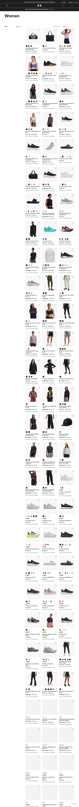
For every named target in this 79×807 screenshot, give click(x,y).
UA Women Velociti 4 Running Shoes (66, 132)
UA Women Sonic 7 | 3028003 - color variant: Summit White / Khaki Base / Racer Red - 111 (46, 184)
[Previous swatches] (26, 73)
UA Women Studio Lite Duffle (32, 186)
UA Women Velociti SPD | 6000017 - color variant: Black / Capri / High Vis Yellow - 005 (62, 488)
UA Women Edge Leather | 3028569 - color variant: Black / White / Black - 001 (62, 184)
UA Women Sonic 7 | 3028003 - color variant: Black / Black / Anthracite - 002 (43, 184)
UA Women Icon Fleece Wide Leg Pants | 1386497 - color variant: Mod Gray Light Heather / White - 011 (46, 717)
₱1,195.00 (44, 780)
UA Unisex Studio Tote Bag (48, 48)
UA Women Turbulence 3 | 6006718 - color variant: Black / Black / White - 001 (48, 544)
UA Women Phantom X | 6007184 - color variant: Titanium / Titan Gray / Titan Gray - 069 (43, 659)
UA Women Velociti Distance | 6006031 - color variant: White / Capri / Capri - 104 (29, 544)
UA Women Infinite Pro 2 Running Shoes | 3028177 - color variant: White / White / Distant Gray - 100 (60, 73)
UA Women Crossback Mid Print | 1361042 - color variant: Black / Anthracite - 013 (43, 321)
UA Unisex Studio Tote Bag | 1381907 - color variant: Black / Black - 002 (43, 46)
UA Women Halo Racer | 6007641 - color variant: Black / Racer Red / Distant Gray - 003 (60, 239)
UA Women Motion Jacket (31, 241)
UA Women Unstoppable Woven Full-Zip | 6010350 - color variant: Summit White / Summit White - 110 (62, 802)
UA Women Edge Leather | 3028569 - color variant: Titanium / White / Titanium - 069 (65, 184)
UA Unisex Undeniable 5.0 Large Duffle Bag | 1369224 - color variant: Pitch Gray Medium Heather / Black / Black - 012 (26, 46)
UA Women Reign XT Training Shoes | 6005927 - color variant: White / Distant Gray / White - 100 (29, 630)
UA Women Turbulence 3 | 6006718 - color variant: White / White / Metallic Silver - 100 (43, 544)
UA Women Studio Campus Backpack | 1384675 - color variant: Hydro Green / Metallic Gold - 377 (43, 265)
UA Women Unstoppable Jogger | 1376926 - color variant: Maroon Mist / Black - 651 (46, 293)
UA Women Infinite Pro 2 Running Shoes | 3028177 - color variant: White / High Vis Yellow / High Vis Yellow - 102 (65, 73)
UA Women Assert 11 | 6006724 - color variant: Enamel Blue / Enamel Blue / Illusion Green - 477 (34, 573)
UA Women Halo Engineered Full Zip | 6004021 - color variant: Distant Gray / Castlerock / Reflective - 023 (43, 802)
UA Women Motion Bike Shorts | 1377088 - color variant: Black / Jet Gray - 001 (45, 689)
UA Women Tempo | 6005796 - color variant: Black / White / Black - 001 (43, 516)
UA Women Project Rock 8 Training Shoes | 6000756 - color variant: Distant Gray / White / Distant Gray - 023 (65, 265)
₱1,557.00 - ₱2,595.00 (31, 215)
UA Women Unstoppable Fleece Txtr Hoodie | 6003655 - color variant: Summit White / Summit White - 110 (60, 460)
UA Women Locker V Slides (66, 158)
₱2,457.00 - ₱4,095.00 (31, 134)
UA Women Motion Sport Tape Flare (32, 692)
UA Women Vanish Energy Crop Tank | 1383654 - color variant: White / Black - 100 (67, 46)
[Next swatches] (40, 73)
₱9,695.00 (61, 493)
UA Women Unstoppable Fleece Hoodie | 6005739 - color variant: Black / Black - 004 (60, 404)
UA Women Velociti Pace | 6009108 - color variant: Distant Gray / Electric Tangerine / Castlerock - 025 (43, 601)
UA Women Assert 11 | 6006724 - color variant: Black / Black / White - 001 (26, 573)
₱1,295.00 (61, 579)
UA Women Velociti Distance (32, 549)
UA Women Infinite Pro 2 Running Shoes (65, 76)
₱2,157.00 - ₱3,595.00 (31, 106)
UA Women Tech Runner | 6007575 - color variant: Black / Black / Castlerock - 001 (26, 601)
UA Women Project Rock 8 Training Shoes (65, 268)
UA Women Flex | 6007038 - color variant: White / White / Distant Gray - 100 (62, 630)
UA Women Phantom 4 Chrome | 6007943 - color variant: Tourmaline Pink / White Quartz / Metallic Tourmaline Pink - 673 (29, 293)
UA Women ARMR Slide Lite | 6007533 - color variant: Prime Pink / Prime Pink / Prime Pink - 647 (67, 573)
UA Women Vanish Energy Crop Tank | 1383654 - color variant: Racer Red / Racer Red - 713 (70, 46)
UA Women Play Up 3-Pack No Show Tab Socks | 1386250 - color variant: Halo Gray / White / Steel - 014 (46, 156)
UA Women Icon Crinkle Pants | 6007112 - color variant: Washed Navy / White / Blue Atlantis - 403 (29, 717)
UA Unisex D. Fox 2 (47, 241)
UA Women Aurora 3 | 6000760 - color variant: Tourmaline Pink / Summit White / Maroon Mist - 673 (31, 516)
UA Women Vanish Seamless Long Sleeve (32, 462)
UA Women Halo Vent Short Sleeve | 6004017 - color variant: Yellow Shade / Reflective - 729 (29, 265)
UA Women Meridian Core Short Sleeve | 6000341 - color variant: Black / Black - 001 (28, 101)
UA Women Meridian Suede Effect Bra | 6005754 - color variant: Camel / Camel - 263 (46, 745)
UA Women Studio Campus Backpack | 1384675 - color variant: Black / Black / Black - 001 (46, 265)
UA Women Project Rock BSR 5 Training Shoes (50, 104)
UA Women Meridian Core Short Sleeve (31, 104)
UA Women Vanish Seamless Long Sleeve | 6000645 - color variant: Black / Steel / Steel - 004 (26, 460)
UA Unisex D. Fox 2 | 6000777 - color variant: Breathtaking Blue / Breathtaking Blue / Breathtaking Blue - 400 (43, 239)
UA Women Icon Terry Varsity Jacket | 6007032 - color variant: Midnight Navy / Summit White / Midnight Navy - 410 (26, 745)
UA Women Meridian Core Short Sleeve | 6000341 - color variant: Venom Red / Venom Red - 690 (36, 101)
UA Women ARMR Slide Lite (66, 577)
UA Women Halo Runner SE (32, 777)
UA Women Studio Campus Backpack (49, 268)
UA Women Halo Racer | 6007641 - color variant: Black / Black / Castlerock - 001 (67, 239)
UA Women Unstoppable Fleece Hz (31, 379)
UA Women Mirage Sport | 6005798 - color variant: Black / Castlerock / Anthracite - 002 (60, 516)
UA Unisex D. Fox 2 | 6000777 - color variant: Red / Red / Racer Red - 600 (46, 239)
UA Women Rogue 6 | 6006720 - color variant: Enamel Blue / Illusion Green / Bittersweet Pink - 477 (70, 544)
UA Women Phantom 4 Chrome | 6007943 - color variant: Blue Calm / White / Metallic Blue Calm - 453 (31, 293)
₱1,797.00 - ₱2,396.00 (31, 242)
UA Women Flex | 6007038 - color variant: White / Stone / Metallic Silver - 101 (65, 630)
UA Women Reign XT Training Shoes (32, 635)
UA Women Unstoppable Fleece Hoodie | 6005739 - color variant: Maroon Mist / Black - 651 (65, 404)
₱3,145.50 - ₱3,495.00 (31, 51)
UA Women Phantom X (48, 663)
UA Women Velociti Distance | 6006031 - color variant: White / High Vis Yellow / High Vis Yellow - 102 (26, 544)
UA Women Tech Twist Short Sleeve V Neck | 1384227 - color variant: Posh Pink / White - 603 (46, 129)
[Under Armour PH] (39, 5)
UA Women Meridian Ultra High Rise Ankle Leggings (66, 720)
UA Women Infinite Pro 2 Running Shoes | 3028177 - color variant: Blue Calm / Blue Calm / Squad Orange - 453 (62, 73)
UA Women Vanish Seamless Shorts (66, 351)
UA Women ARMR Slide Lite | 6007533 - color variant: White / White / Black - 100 (65, 573)
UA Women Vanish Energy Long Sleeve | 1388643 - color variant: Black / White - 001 (29, 349)
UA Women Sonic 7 (47, 186)
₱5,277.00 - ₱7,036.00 (64, 78)
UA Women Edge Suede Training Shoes (65, 214)
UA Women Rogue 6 (64, 549)
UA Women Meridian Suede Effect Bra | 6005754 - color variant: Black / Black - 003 (43, 745)
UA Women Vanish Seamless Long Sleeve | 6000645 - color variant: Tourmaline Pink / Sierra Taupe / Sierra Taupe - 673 (29, 460)
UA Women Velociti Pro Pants (66, 378)
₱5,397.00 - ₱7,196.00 (31, 161)
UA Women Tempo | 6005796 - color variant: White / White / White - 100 (48, 516)
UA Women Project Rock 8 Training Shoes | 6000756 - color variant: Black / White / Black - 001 (60, 265)
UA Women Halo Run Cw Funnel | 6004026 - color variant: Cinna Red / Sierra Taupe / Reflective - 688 (26, 404)
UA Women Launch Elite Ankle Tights (66, 323)
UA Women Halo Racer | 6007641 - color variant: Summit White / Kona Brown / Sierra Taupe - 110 (65, 239)
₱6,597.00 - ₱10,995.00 (65, 242)
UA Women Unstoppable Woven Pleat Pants (48, 490)
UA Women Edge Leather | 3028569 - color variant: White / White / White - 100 (60, 184)
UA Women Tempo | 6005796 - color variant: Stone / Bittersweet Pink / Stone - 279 (46, 516)
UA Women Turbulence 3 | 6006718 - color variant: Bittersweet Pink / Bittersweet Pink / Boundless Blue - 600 (46, 544)
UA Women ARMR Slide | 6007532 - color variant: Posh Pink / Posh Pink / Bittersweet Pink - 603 (48, 573)
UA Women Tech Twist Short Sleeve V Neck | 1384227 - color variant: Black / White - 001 (43, 129)
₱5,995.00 (61, 188)
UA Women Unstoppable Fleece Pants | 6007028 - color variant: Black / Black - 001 (43, 432)
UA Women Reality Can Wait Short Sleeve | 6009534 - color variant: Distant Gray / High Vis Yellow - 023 (46, 630)
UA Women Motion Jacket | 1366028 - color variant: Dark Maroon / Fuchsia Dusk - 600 (29, 239)
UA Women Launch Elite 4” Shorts (48, 351)
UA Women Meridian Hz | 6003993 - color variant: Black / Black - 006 (43, 377)
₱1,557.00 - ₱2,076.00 (64, 51)
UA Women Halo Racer (64, 241)
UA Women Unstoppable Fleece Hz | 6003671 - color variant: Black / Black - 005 (26, 377)
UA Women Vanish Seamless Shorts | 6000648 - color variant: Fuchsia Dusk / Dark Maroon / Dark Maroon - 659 (62, 349)
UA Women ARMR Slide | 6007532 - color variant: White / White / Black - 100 (43, 573)
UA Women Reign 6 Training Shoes (49, 76)
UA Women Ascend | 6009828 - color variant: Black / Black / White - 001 (60, 601)
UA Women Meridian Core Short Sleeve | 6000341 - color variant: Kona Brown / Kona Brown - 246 (31, 101)
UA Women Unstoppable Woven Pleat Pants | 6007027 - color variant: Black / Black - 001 (43, 488)
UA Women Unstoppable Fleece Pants (48, 434)
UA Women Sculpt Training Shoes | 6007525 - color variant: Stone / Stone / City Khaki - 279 (29, 659)
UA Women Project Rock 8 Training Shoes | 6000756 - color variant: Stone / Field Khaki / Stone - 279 (67, 265)
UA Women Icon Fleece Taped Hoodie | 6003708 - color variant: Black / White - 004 (26, 321)
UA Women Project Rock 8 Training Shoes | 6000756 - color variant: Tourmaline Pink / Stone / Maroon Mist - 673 (62, 265)
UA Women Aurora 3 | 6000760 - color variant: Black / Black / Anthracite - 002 (36, 516)
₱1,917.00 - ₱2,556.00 (47, 722)
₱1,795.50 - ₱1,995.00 (47, 693)
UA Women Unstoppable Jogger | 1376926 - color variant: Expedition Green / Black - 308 (43, 293)
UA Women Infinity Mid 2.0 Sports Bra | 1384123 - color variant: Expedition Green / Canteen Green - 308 (33, 73)
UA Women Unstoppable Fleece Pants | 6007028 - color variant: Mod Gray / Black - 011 (46, 432)
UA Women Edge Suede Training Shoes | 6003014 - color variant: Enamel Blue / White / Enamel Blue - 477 (60, 211)
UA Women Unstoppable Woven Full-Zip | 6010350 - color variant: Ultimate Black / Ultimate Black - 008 (60, 802)
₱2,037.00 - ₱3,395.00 (48, 270)
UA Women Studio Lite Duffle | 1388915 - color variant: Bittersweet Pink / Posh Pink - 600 (33, 184)
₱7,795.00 (44, 106)
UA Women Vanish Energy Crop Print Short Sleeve (48, 462)
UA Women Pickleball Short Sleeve (66, 778)
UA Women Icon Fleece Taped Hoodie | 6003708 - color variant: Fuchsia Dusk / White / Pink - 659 (29, 321)
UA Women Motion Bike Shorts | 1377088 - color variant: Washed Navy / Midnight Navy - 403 (48, 689)
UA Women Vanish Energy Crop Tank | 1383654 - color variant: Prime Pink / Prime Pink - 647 (62, 46)
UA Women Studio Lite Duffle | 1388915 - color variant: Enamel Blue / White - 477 (31, 184)
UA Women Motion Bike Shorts (49, 691)
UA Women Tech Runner (31, 605)
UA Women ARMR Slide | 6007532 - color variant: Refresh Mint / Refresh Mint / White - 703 (50, 573)
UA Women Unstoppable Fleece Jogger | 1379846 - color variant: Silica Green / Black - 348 (65, 659)
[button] (63, 5)
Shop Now (51, 9)
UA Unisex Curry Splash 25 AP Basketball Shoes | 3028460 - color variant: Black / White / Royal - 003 (60, 101)
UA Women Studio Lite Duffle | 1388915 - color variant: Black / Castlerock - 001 (28, 184)
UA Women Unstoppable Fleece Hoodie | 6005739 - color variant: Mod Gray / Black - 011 (62, 404)
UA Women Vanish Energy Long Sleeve (31, 351)
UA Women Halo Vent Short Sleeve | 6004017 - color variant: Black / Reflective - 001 (26, 265)
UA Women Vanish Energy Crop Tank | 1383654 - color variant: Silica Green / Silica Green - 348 (60, 46)
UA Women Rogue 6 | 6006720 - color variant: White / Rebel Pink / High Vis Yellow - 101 (67, 544)
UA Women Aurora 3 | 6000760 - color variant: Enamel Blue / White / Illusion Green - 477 (29, 516)
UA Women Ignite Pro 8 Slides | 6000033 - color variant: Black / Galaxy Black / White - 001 (28, 211)
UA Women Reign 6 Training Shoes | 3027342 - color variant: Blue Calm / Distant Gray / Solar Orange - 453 (48, 73)
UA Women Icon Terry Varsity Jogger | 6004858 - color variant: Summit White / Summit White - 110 (60, 293)
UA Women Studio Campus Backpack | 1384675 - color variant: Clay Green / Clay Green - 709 (48, 265)
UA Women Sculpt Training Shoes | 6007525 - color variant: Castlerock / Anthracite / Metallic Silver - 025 (26, 659)
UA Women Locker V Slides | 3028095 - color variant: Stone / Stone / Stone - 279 (67, 156)
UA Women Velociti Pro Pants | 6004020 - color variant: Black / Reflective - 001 (60, 377)
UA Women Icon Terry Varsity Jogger (66, 296)
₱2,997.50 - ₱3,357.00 (64, 664)
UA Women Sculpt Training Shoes (32, 664)
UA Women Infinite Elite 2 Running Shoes (31, 159)
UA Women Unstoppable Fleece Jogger (65, 662)
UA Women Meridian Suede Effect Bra (49, 747)
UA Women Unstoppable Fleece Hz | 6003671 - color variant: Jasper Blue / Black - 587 (31, 377)
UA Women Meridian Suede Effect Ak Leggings (66, 747)
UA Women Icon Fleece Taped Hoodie (32, 323)
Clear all (18, 26)
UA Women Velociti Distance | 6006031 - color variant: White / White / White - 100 (31, 544)
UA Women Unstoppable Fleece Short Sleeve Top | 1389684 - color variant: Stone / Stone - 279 (43, 211)
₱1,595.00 (44, 637)
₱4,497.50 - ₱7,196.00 (64, 134)
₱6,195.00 (27, 666)
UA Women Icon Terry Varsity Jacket (32, 747)
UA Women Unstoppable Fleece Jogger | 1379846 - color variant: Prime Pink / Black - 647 (62, 659)
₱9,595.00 (28, 779)
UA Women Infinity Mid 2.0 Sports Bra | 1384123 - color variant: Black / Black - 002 (28, 73)
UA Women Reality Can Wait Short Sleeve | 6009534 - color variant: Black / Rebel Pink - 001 (43, 630)
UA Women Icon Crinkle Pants (32, 719)
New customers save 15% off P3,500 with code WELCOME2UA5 (39, 2)
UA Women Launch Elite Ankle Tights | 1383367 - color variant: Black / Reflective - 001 (60, 321)
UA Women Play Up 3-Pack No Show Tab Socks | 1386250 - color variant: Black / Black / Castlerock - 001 (43, 156)
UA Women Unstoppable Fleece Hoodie (65, 407)
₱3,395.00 (45, 50)
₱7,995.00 (28, 637)
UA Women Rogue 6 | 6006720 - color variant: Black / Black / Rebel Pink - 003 (62, 544)
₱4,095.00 (28, 579)
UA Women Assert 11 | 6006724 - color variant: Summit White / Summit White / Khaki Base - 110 (31, 573)
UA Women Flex (63, 634)
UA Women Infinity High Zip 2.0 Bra (33, 132)
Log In (76, 2)
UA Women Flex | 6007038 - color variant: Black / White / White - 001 (60, 630)
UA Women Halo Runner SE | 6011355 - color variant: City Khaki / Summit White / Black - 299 (26, 773)
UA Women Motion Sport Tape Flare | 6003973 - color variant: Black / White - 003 (26, 689)
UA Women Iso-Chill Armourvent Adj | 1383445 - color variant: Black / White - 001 (60, 432)
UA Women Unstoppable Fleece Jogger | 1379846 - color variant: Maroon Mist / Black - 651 (70, 659)
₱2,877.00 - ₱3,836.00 (65, 326)
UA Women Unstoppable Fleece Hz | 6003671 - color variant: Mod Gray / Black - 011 (29, 377)
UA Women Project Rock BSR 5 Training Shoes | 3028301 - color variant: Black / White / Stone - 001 (43, 101)
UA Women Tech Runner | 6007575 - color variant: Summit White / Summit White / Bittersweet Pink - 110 (29, 601)
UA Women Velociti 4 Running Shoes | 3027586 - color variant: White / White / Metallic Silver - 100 (62, 129)
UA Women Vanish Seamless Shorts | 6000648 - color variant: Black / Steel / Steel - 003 (65, 349)
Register (70, 2)
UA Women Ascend (64, 605)
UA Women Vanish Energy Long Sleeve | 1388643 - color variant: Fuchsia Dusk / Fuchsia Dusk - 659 (26, 349)
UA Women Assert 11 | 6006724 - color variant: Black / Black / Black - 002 (29, 573)
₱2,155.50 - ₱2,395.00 (31, 188)
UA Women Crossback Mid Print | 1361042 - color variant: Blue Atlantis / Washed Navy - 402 (46, 321)
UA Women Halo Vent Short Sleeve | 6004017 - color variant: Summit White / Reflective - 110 (31, 265)
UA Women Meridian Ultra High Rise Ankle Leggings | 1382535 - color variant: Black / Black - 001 (60, 717)
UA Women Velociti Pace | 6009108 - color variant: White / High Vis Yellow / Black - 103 (50, 601)
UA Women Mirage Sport (65, 520)
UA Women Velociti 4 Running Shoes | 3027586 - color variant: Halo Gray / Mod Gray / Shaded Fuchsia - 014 (65, 129)
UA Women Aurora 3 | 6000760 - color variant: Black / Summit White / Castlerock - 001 (34, 516)
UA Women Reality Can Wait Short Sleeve (49, 635)
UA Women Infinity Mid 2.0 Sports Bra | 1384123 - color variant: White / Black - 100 (31, 73)
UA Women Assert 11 (30, 577)
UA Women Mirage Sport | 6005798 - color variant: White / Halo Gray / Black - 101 (62, 516)
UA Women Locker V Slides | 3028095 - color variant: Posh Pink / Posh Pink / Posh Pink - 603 (69, 156)
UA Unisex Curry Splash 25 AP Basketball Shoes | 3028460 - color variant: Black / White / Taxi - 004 (62, 101)
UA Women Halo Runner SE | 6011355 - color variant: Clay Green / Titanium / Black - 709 (29, 773)
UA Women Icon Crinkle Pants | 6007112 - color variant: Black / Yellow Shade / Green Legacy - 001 (26, 717)
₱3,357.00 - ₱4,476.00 (31, 381)
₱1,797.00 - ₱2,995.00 (31, 78)
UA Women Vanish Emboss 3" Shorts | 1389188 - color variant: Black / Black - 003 (60, 689)
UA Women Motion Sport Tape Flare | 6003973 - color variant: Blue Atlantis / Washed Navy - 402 (29, 689)
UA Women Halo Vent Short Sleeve (32, 268)
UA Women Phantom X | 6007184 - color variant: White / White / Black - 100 (46, 659)
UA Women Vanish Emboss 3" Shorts (66, 692)
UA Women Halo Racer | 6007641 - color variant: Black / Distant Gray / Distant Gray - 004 (62, 239)
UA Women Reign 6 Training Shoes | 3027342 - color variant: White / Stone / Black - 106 (45, 73)
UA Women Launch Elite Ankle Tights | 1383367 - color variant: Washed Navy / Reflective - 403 (62, 321)
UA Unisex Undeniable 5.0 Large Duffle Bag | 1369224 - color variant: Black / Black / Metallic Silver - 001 (31, 46)
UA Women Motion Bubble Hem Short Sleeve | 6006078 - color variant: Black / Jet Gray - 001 (26, 432)
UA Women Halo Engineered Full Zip (49, 805)
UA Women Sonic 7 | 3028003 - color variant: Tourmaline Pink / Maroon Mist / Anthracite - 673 (48, 184)
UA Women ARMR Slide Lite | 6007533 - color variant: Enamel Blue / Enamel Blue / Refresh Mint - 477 (72, 573)
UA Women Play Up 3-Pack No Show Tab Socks (49, 159)
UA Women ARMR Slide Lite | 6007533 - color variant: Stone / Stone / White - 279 (70, 573)
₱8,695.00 (45, 607)
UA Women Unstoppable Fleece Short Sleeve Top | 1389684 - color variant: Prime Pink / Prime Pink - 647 (46, 211)
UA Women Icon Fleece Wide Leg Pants (49, 720)
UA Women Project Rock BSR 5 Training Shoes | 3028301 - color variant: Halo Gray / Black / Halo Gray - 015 (46, 101)
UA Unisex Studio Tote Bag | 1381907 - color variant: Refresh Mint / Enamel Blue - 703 (46, 46)
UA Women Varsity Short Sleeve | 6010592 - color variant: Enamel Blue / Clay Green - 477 (46, 773)
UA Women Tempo (46, 520)
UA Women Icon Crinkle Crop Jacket (49, 407)
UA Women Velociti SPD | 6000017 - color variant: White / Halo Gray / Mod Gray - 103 (60, 488)
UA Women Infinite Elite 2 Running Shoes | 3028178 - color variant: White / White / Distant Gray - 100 (29, 156)
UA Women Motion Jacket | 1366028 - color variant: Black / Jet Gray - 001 (26, 239)
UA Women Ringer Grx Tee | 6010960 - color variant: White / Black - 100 (26, 802)
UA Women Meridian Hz (48, 378)
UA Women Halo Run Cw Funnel (31, 407)
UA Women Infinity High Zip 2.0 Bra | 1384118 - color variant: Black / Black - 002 (26, 129)
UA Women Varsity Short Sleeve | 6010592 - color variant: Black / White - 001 (43, 773)
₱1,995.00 (44, 579)
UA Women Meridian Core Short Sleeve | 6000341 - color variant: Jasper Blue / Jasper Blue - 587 (33, 101)
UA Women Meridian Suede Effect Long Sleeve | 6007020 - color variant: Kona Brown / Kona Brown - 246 (26, 488)
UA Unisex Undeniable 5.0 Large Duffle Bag (31, 48)
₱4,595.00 (28, 522)
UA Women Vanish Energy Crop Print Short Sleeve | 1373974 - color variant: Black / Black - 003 (43, 460)
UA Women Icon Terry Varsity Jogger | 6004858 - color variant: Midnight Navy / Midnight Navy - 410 (62, 293)
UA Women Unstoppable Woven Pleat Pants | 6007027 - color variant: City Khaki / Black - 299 (46, 488)
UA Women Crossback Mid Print (48, 323)
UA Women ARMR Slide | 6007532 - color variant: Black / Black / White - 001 (46, 573)
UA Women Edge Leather (65, 186)
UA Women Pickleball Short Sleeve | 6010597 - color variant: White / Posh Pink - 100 (60, 773)
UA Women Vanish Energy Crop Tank (65, 48)
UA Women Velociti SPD (65, 492)
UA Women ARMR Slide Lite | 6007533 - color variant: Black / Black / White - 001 (60, 573)
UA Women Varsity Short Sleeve (48, 778)
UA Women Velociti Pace (48, 605)
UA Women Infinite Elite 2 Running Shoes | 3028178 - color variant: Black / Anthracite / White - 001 (26, 156)
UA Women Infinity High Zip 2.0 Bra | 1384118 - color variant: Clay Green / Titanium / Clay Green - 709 (31, 129)
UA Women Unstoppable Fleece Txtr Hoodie (65, 462)
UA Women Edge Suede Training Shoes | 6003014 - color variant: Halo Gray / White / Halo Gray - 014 (62, 211)
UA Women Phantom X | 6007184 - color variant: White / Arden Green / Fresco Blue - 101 (48, 659)
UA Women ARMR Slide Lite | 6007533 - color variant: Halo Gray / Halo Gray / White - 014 (62, 573)
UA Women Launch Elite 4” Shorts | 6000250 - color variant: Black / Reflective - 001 (43, 349)
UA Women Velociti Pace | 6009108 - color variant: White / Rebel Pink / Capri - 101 (46, 601)
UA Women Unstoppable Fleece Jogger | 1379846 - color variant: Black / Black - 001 (60, 659)
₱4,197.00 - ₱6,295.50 (47, 242)
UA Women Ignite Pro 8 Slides (32, 213)
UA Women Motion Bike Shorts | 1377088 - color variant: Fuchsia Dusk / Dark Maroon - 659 (50, 689)
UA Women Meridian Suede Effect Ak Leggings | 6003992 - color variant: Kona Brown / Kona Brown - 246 (62, 745)
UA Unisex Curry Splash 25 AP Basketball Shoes (66, 104)
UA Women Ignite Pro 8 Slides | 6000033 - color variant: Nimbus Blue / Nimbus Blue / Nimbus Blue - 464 (31, 211)
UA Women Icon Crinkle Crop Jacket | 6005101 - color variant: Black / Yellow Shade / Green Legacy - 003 (43, 404)
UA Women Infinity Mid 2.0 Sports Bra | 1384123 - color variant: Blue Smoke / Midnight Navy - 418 (36, 73)
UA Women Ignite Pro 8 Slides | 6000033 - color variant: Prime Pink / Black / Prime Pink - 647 (36, 211)
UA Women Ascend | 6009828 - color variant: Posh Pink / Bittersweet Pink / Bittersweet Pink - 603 (62, 601)
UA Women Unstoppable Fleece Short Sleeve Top (48, 214)
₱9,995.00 (28, 550)
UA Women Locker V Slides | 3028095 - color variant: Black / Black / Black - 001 (62, 156)
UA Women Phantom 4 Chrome (31, 296)
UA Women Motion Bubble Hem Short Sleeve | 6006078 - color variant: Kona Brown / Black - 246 (29, 432)
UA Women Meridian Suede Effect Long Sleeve (32, 490)
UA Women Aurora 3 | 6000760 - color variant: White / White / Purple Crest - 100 (26, 516)
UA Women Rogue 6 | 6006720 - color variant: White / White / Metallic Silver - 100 (65, 544)
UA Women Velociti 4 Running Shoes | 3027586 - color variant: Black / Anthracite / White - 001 (60, 129)
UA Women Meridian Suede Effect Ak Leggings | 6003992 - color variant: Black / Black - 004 (60, 745)
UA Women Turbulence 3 (48, 549)
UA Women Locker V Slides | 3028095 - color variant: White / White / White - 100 (64, 156)
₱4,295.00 (28, 607)
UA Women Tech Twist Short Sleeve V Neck (49, 132)
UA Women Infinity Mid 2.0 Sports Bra (32, 76)
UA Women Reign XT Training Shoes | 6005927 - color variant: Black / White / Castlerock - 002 (26, 630)
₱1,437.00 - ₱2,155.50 (47, 326)
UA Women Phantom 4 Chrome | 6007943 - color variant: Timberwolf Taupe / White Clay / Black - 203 (26, 293)
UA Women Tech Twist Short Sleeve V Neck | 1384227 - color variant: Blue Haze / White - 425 (48, 129)
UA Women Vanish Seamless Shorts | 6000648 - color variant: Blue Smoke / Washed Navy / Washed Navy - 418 (60, 349)
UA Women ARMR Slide (48, 577)
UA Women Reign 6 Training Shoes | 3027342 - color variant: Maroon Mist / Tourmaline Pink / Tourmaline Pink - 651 (50, 73)
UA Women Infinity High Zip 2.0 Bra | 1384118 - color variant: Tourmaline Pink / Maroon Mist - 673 (29, 129)
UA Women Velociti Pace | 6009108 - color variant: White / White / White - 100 (48, 601)
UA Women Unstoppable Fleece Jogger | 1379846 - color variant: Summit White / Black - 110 (67, 659)
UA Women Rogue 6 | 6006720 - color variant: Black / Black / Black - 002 (60, 544)
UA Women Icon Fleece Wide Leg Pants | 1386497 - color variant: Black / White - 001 (43, 717)
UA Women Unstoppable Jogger (48, 296)
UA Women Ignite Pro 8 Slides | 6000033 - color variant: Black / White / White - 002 (33, 211)
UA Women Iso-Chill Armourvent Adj (64, 434)
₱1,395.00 (44, 134)
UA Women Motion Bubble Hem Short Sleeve (31, 434)
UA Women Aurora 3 (30, 520)
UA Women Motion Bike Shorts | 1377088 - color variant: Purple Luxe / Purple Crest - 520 (53, 689)
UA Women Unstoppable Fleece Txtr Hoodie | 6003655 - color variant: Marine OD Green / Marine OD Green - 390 (62, 460)
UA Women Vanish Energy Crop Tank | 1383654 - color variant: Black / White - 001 (65, 46)
